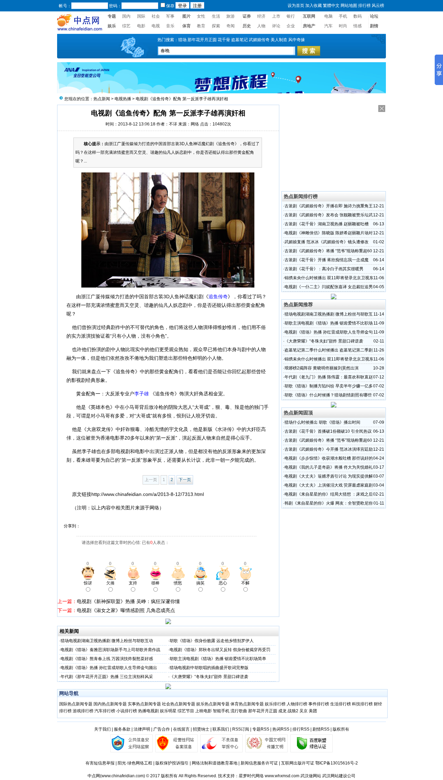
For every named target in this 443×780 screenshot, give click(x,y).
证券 (247, 16)
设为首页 (296, 5)
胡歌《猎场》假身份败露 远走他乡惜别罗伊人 (212, 640)
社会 (156, 16)
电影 (141, 26)
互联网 (309, 16)
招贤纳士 (201, 729)
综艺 (126, 26)
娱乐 (112, 26)
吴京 (303, 710)
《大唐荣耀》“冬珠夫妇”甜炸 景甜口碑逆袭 (209, 676)
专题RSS (260, 729)
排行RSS (300, 729)
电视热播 (123, 98)
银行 (291, 16)
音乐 (170, 26)
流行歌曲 (238, 710)
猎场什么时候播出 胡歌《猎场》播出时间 (322, 422)
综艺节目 (186, 710)
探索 (216, 26)
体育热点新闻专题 (247, 704)
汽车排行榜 (104, 710)
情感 (357, 26)
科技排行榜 (362, 704)
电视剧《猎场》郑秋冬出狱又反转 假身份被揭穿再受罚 (220, 649)
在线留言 (181, 729)
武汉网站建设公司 (338, 775)
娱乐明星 (168, 710)
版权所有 (341, 729)
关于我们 (102, 729)
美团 (313, 710)
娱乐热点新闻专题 (212, 704)
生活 (216, 16)
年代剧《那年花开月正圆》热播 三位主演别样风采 (107, 676)
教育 (201, 26)
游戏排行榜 (83, 710)
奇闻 (230, 26)
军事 (170, 16)
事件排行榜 (318, 704)
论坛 (374, 16)
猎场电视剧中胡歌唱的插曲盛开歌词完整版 (209, 667)
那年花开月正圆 (262, 710)
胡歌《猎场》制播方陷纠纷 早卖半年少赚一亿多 (328, 386)
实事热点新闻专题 (144, 704)
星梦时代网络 (251, 775)
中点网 (94, 775)
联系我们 (221, 729)
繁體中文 (331, 5)
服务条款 (122, 729)
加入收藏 (313, 5)
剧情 (374, 26)
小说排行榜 (126, 710)
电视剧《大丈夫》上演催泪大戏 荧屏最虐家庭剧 (328, 485)
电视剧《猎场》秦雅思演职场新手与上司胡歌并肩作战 (110, 649)
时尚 (343, 26)
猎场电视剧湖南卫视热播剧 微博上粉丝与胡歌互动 (107, 640)
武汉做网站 (310, 775)
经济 (261, 16)
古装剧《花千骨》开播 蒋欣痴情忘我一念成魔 (326, 259)
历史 (247, 26)
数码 (357, 16)
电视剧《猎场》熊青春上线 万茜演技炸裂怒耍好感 (107, 658)
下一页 (185, 479)
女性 (201, 16)
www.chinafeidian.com (122, 775)
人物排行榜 (297, 704)
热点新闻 (101, 98)
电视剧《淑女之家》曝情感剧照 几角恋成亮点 (126, 610)
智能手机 (221, 710)
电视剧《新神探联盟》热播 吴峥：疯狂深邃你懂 (128, 601)
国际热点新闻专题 (75, 704)
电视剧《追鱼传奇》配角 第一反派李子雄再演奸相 (182, 98)
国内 (126, 16)
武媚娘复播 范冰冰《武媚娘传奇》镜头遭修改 (326, 241)
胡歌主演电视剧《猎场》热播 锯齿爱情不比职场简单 (218, 658)
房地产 (309, 26)
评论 (276, 26)
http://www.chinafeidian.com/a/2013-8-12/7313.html (147, 494)
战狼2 (293, 710)
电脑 (328, 16)
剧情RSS (321, 729)
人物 (261, 26)
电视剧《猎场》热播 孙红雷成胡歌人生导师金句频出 (109, 667)
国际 (141, 16)
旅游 (230, 16)
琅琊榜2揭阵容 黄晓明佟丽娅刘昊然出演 (321, 368)
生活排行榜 (340, 704)
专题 (112, 16)
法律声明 (142, 729)
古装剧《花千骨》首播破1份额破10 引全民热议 (328, 431)
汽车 (328, 26)
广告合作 (161, 729)
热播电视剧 (148, 710)
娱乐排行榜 (275, 704)
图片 (186, 16)
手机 (343, 16)
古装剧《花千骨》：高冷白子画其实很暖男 (323, 268)
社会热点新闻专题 (179, 704)
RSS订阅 (240, 729)
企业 (291, 26)
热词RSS (280, 729)
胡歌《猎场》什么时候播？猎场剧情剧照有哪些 (328, 395)
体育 (186, 26)
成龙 (282, 710)
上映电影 (203, 710)
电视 (156, 26)
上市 (276, 16)
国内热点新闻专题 (110, 704)
